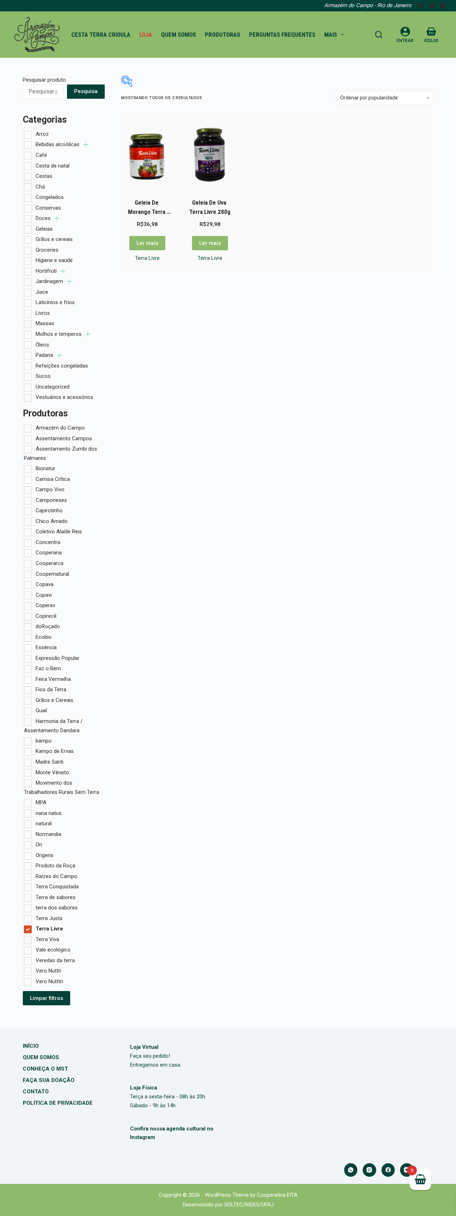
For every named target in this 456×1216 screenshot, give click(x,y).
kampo (44, 741)
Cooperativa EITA (277, 1195)
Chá (40, 187)
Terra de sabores (56, 897)
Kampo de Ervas (55, 751)
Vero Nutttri (49, 981)
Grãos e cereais (54, 239)
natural (44, 823)
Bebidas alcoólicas (58, 144)
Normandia (48, 834)
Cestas (44, 176)
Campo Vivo (50, 489)
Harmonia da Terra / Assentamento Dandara (53, 726)
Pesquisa (86, 91)
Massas (45, 323)
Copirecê (46, 616)
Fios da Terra (51, 689)
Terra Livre (147, 258)
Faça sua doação (48, 1080)
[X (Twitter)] (432, 6)
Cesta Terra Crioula (100, 34)
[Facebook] (421, 6)
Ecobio (44, 637)
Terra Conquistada (57, 886)
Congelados (50, 197)
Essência (46, 647)
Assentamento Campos (64, 438)
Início (31, 1046)
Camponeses (51, 500)
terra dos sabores (57, 907)
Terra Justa (49, 918)
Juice (42, 292)
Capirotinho (49, 510)
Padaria (45, 355)
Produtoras (222, 34)
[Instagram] (442, 6)
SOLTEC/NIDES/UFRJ (249, 1204)
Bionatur (45, 468)
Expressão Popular (57, 658)
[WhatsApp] (351, 1170)
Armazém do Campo (60, 428)
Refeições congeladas (62, 366)
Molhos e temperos (59, 334)
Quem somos (178, 34)
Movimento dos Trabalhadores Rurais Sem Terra (61, 787)
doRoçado (48, 626)
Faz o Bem (48, 668)
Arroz (42, 134)
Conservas (48, 208)
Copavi (44, 595)
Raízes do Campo (56, 876)
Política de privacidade (58, 1103)
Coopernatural (52, 574)
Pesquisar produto (44, 80)
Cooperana (49, 552)
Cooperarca (49, 563)
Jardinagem (50, 281)
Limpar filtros (46, 998)
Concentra (48, 542)
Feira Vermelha (53, 679)
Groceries (47, 250)
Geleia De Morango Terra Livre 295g (147, 211)
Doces (44, 218)
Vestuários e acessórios (64, 397)
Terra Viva (47, 939)
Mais (330, 34)
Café (41, 155)
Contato (36, 1091)
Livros (43, 313)
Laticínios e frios (55, 302)
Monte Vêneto (52, 772)
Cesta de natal (52, 166)
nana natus (49, 813)
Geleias (44, 229)
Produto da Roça (55, 865)
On (39, 844)
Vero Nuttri (48, 971)
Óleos (42, 345)
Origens (44, 855)
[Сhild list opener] (85, 144)
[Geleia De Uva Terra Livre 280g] (210, 155)
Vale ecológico (53, 949)
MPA (41, 802)
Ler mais (147, 243)
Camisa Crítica (53, 479)
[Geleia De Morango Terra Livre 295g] (147, 155)
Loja (145, 34)
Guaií (41, 710)
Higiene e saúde (54, 260)
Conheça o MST (45, 1069)
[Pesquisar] (378, 34)
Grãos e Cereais (54, 700)
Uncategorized (52, 387)
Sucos (43, 376)
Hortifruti (47, 271)
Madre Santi (49, 762)
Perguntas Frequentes (282, 34)
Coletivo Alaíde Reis (59, 531)
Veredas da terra (55, 960)
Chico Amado (52, 521)
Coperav (45, 605)
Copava (44, 584)
